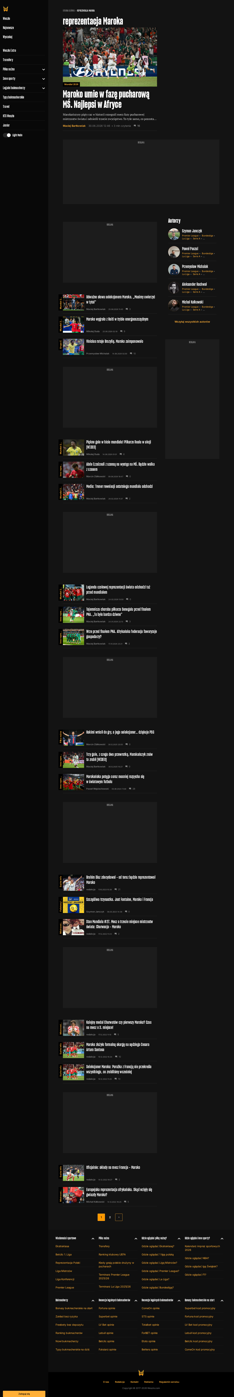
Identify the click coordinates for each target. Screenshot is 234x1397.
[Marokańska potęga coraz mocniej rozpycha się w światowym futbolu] (110, 782)
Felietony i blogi (60, 904)
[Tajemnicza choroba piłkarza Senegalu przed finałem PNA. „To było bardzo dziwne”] (110, 615)
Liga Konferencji (65, 1279)
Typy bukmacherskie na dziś (72, 1349)
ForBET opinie (150, 1332)
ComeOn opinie (151, 1308)
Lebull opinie (106, 1332)
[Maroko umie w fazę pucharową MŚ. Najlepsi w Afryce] (110, 79)
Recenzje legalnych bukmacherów (114, 1300)
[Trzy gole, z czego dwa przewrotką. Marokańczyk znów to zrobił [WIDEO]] (110, 760)
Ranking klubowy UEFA (112, 1254)
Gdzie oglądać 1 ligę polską (158, 1254)
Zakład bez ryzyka (67, 1316)
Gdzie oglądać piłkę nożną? (154, 1238)
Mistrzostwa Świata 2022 (60, 926)
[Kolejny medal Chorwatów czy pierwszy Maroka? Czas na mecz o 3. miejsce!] (110, 1028)
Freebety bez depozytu (69, 1324)
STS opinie (148, 1316)
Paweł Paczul (190, 248)
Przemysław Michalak (97, 353)
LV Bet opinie (106, 1324)
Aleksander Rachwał (194, 284)
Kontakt (135, 1381)
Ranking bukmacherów (69, 1332)
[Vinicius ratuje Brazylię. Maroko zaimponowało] (110, 347)
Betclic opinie (106, 1341)
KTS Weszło (8, 116)
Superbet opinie (108, 1316)
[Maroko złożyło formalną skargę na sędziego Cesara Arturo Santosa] (110, 1050)
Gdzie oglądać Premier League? (160, 1270)
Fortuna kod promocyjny (199, 1316)
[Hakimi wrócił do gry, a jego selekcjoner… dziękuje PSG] (110, 738)
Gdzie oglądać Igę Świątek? (201, 1266)
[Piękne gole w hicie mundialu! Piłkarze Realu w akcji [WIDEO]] (110, 448)
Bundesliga (207, 235)
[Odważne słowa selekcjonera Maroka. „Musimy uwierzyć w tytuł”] (110, 302)
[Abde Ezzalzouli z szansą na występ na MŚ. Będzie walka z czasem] (110, 470)
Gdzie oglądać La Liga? (155, 1279)
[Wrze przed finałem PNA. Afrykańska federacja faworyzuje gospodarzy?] (110, 637)
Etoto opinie (148, 1341)
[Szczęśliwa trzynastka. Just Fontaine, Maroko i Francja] (110, 905)
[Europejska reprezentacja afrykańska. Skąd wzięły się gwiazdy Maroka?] (110, 1195)
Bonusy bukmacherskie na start (74, 1308)
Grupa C (60, 344)
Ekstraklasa (62, 1246)
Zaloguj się (24, 1393)
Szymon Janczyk (95, 911)
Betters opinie (150, 1349)
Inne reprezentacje (60, 469)
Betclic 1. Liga (64, 1254)
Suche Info (60, 881)
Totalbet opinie (150, 1324)
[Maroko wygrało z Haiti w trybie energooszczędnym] (110, 325)
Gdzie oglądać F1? (195, 1274)
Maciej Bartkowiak (74, 125)
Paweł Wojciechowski (97, 789)
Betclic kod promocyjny (198, 1341)
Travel (6, 106)
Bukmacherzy (62, 1300)
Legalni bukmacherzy (14, 87)
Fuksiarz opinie (107, 1349)
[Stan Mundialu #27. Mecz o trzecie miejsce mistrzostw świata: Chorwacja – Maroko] (110, 927)
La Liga (186, 238)
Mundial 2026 (71, 84)
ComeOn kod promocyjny (200, 1349)
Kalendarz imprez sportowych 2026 (202, 1248)
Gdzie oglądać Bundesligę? (158, 1287)
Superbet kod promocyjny (200, 1308)
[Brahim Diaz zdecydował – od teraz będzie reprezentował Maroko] (110, 883)
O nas (106, 1381)
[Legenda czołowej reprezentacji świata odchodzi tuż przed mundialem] (110, 593)
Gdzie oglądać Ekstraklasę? (158, 1246)
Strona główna (69, 10)
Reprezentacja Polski (68, 1262)
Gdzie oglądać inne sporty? (197, 1238)
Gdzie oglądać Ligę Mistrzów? (159, 1262)
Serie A (196, 238)
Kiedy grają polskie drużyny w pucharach (116, 1264)
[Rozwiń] (42, 69)
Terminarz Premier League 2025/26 (114, 1276)
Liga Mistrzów (64, 1270)
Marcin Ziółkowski (95, 476)
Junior (6, 125)
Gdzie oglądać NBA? (197, 1258)
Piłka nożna (9, 69)
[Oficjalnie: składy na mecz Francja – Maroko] (110, 1173)
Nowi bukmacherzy (67, 1341)
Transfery (8, 59)
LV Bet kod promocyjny (198, 1324)
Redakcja (120, 1381)
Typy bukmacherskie (13, 97)
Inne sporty (9, 78)
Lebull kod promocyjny (198, 1332)
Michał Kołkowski (95, 1202)
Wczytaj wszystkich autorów (192, 321)
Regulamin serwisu (169, 1381)
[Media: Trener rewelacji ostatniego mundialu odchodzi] (110, 492)
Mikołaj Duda (93, 331)
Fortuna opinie (107, 1308)
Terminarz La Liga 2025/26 (115, 1286)
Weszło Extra (9, 50)
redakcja (90, 889)
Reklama (148, 1381)
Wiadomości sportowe (66, 1238)
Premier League (190, 235)
